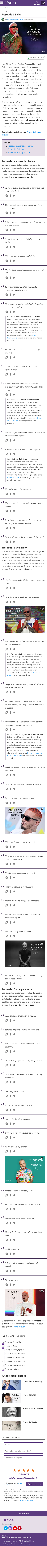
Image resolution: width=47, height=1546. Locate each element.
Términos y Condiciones (26, 1541)
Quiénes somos (27, 1537)
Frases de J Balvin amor (17, 149)
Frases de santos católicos (15, 1365)
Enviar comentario (35, 1484)
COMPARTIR (36, 4)
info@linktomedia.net (26, 1500)
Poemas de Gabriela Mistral (15, 1353)
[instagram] (10, 1528)
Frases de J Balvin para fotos (19, 152)
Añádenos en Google (37, 57)
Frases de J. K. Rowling (32, 1381)
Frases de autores (20, 1327)
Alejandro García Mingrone (15, 19)
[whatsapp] (6, 195)
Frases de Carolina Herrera (15, 1361)
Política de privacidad (9, 1544)
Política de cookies (24, 1544)
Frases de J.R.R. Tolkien (33, 1408)
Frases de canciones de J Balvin (20, 146)
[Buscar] (43, 3)
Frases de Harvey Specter (14, 1349)
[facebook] (10, 195)
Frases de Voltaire (12, 1369)
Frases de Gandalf (30, 1422)
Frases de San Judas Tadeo (15, 1357)
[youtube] (15, 1528)
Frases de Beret (11, 1346)
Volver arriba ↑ (23, 1513)
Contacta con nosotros (10, 1541)
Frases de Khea (29, 1395)
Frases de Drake (13, 477)
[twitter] (14, 195)
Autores (8, 8)
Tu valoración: (23, 1474)
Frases (3, 8)
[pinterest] (19, 1528)
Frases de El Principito (13, 1342)
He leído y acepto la (14, 1484)
